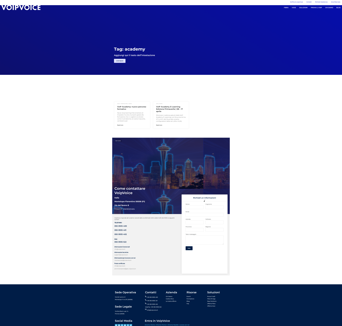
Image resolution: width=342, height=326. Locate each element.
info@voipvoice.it (152, 310)
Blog (188, 301)
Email (187, 212)
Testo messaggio (191, 234)
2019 (157, 103)
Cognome (208, 204)
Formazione (124, 103)
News (130, 103)
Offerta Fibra (211, 303)
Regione (208, 227)
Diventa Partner (161, 325)
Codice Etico (170, 299)
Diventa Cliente (150, 325)
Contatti (309, 2)
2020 (118, 103)
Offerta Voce (211, 306)
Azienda (188, 219)
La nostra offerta (171, 301)
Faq (188, 303)
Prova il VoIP (211, 296)
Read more (120, 125)
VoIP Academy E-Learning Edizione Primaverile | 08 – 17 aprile (169, 109)
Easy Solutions (211, 301)
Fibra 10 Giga (211, 299)
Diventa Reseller (173, 325)
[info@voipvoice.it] (145, 309)
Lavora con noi (184, 325)
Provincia (188, 227)
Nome (187, 204)
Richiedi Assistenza (321, 2)
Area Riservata (335, 2)
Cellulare (208, 219)
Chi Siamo (169, 296)
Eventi (189, 296)
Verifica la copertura (296, 2)
